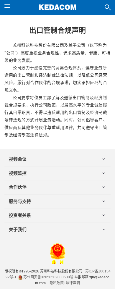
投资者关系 (20, 215)
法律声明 (73, 283)
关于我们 (18, 229)
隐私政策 (57, 283)
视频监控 (18, 173)
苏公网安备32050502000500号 (47, 277)
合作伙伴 (18, 187)
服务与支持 (20, 201)
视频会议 (18, 159)
